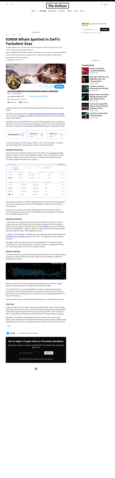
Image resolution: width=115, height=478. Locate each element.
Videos (69, 11)
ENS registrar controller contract (19, 237)
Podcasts (62, 11)
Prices (82, 11)
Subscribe (49, 353)
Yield (8, 326)
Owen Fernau (11, 60)
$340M (21, 116)
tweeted (46, 226)
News (33, 11)
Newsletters (52, 11)
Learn (76, 11)
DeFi (20, 35)
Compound (54, 153)
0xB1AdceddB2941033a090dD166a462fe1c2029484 (47, 114)
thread (52, 244)
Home (7, 35)
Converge (43, 11)
